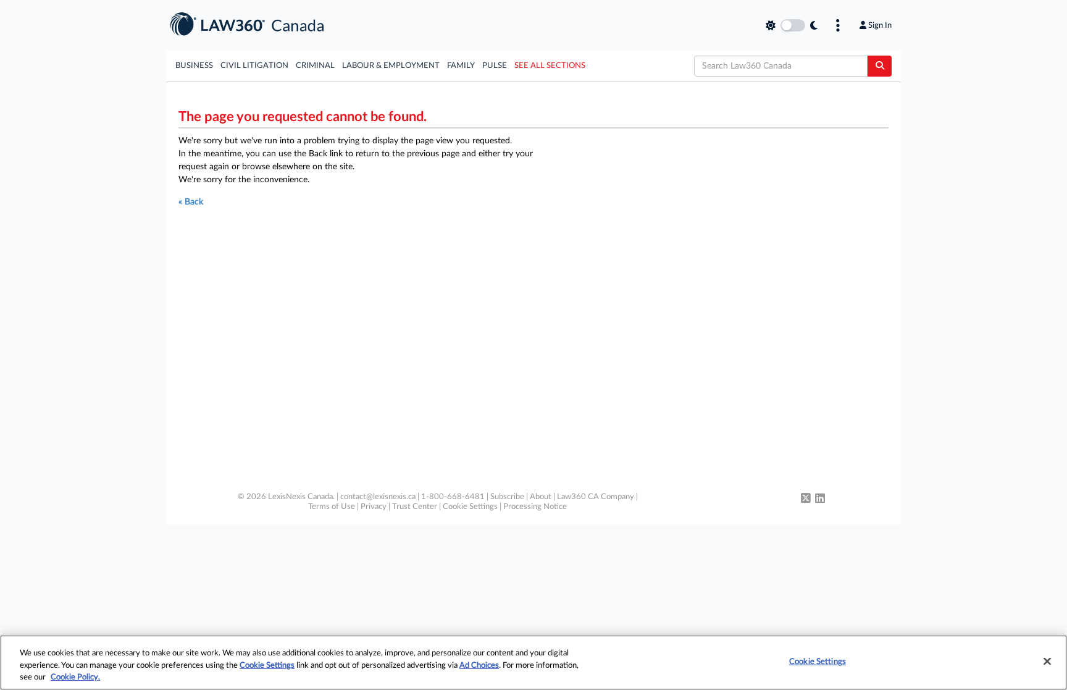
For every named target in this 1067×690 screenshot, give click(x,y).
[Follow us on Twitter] (806, 499)
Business (194, 66)
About (540, 497)
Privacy (374, 507)
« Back (190, 202)
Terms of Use (331, 507)
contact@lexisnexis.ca (378, 497)
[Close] (1047, 661)
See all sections (549, 66)
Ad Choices (479, 666)
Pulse (494, 66)
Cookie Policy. (75, 677)
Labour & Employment (391, 66)
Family (461, 66)
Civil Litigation (254, 66)
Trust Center (414, 507)
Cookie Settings (470, 507)
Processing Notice (535, 507)
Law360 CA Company (595, 497)
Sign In (880, 25)
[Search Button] (880, 66)
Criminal (315, 66)
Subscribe (507, 497)
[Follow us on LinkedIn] (820, 499)
